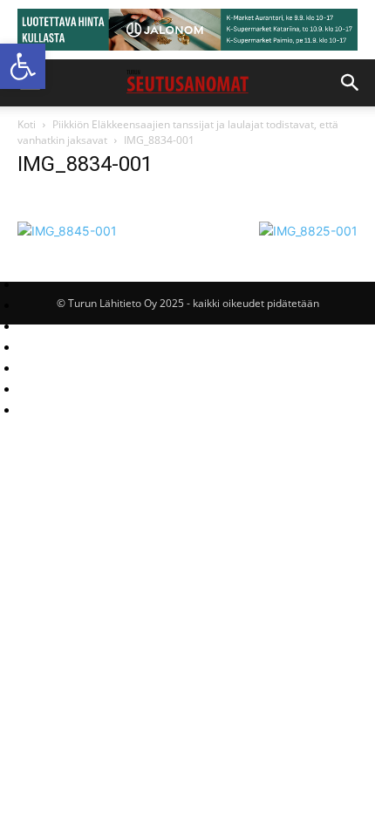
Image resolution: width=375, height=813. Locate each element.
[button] (22, 66)
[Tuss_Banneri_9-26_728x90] (187, 30)
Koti (26, 124)
